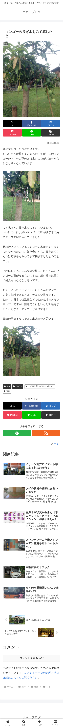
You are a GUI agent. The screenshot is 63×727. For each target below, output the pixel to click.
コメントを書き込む (31, 658)
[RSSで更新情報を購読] (46, 433)
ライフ (19, 386)
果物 (8, 391)
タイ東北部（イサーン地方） (41, 386)
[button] (50, 133)
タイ (8, 386)
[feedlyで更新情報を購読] (17, 433)
